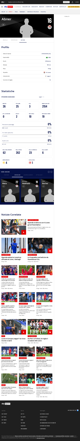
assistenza (67, 435)
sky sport (4, 414)
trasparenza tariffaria (60, 435)
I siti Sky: (3, 410)
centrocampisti (28, 175)
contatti (72, 435)
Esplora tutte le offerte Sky (15, 2)
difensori (17, 175)
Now (22, 419)
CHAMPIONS (49, 6)
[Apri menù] (2, 7)
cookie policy (44, 417)
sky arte (4, 422)
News (16, 11)
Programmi (24, 428)
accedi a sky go (72, 410)
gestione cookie (44, 414)
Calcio (3, 11)
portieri (6, 175)
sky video (4, 419)
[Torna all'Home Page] (8, 7)
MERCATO (41, 6)
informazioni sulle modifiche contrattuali (44, 435)
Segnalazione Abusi (41, 438)
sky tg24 (4, 417)
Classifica (43, 11)
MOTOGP (55, 6)
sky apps (23, 417)
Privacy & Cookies (32, 435)
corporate (43, 428)
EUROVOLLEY (62, 6)
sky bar (23, 422)
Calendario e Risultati (33, 11)
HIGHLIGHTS (34, 6)
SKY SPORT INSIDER (73, 6)
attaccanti (39, 175)
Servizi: (22, 410)
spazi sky (23, 425)
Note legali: (42, 410)
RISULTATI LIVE (26, 6)
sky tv (22, 414)
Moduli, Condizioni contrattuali (21, 435)
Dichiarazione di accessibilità (48, 422)
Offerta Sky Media (45, 425)
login (77, 2)
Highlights (22, 11)
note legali (43, 419)
